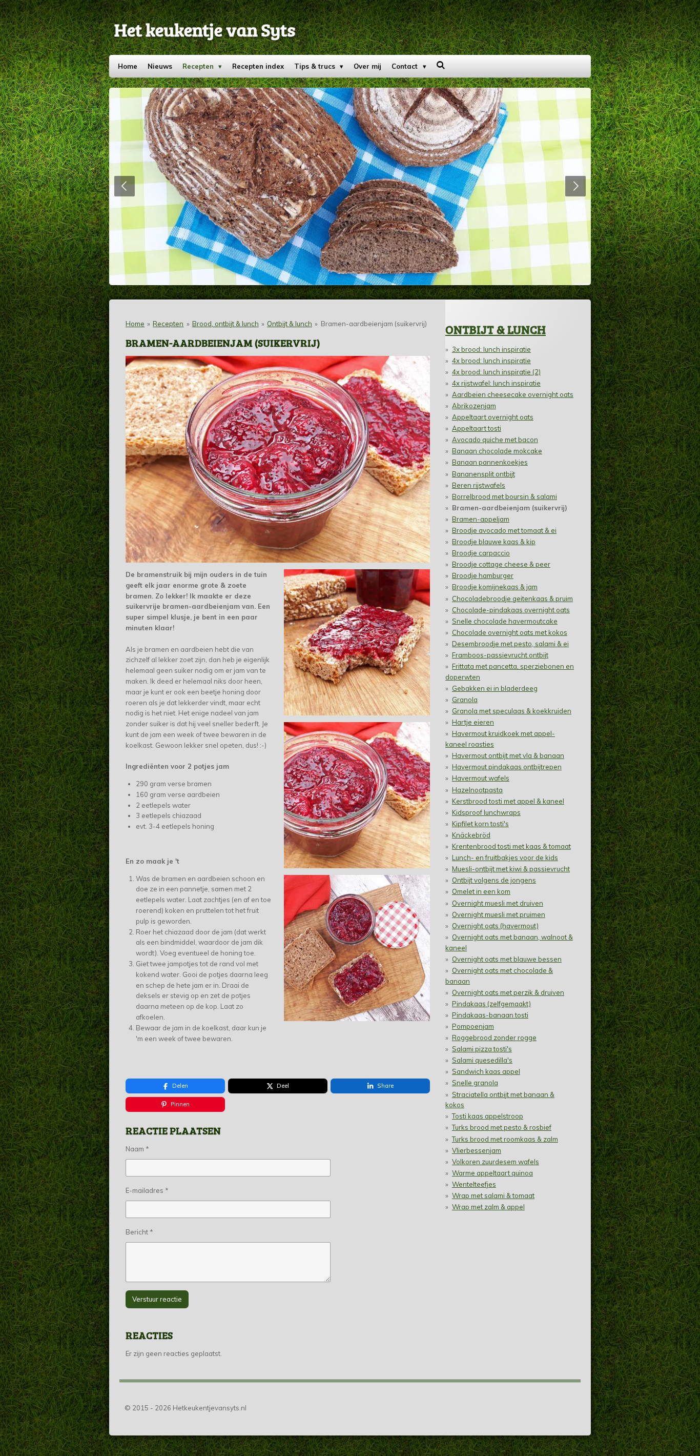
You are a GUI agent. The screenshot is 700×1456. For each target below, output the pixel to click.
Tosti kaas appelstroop (487, 1116)
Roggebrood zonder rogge (494, 1037)
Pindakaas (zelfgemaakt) (491, 1004)
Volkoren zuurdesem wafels (495, 1162)
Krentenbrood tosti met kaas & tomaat (511, 846)
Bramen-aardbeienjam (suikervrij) (374, 324)
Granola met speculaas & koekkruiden (511, 711)
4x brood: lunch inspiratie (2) (496, 372)
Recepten (168, 324)
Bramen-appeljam (480, 519)
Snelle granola (475, 1083)
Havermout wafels (480, 778)
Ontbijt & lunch (289, 324)
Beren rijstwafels (478, 485)
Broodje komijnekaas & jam (495, 587)
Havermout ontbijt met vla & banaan (508, 755)
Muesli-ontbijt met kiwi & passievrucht (511, 869)
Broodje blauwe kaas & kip (494, 541)
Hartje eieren (473, 722)
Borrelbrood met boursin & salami (504, 496)
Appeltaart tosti (476, 428)
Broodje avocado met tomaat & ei (504, 530)
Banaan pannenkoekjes (490, 462)
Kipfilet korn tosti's (480, 824)
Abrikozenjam (474, 406)
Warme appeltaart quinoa (492, 1173)
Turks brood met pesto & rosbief (501, 1127)
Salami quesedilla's (482, 1060)
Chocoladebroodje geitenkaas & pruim (512, 598)
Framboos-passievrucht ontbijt (500, 655)
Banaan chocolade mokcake (497, 451)
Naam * (137, 1149)
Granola (465, 699)
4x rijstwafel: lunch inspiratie (496, 383)
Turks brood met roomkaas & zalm (505, 1139)
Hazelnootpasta (477, 790)
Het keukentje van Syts (204, 29)
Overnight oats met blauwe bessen (507, 959)
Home (135, 324)
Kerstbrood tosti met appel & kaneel (508, 801)
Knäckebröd (471, 835)
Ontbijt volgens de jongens (494, 880)
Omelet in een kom (481, 891)
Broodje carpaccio (481, 553)
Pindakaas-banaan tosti (490, 1015)
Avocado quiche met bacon (495, 439)
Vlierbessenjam (476, 1150)
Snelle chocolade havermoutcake (505, 621)
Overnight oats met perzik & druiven (508, 992)
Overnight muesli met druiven (497, 903)
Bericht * (139, 1232)
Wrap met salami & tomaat (493, 1195)
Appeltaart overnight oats (492, 417)
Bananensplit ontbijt (483, 474)
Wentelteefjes (474, 1184)
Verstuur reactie (157, 1299)
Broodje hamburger (482, 575)
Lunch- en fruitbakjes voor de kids (505, 857)
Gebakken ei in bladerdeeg (495, 688)
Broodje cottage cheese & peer (501, 564)
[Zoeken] (441, 65)
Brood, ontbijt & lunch (225, 324)
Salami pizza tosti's (482, 1049)
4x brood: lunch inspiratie (491, 360)
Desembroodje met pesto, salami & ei (510, 644)
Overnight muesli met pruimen (498, 914)
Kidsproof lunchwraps (486, 812)
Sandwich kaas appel (486, 1071)
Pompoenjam (473, 1026)
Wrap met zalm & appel (488, 1207)
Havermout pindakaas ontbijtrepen (507, 767)
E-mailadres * (147, 1190)
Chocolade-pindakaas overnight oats (511, 610)
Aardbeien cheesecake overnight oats (512, 394)
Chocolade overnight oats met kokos (509, 632)
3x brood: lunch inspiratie (491, 349)
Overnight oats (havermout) (495, 926)
